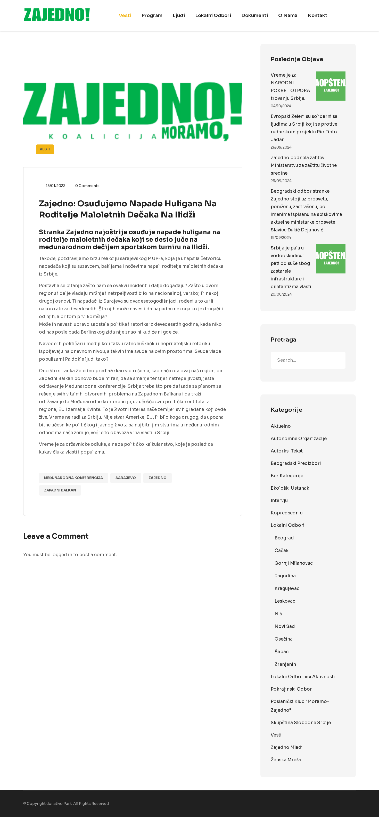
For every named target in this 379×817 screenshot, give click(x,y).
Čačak (282, 550)
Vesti (125, 15)
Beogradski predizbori (296, 463)
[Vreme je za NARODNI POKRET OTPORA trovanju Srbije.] (330, 86)
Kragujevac (287, 588)
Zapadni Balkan (60, 490)
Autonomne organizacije (299, 438)
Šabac (282, 651)
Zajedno (158, 478)
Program (152, 15)
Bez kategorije (287, 476)
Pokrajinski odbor (291, 689)
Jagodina (285, 576)
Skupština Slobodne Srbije (301, 722)
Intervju (279, 500)
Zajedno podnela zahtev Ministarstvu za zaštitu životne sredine (304, 165)
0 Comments (87, 185)
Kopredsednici (287, 513)
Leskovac (285, 601)
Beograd (284, 538)
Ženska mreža (286, 760)
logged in (61, 554)
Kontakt (317, 15)
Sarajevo (126, 478)
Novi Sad (285, 626)
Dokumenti (254, 15)
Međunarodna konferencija (73, 478)
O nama (288, 15)
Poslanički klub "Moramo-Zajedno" (300, 706)
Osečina (284, 639)
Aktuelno (281, 426)
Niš (278, 614)
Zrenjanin (285, 664)
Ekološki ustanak (290, 488)
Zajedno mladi (287, 747)
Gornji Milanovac (294, 563)
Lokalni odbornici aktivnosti (303, 677)
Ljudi (179, 15)
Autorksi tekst (287, 451)
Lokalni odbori (213, 15)
